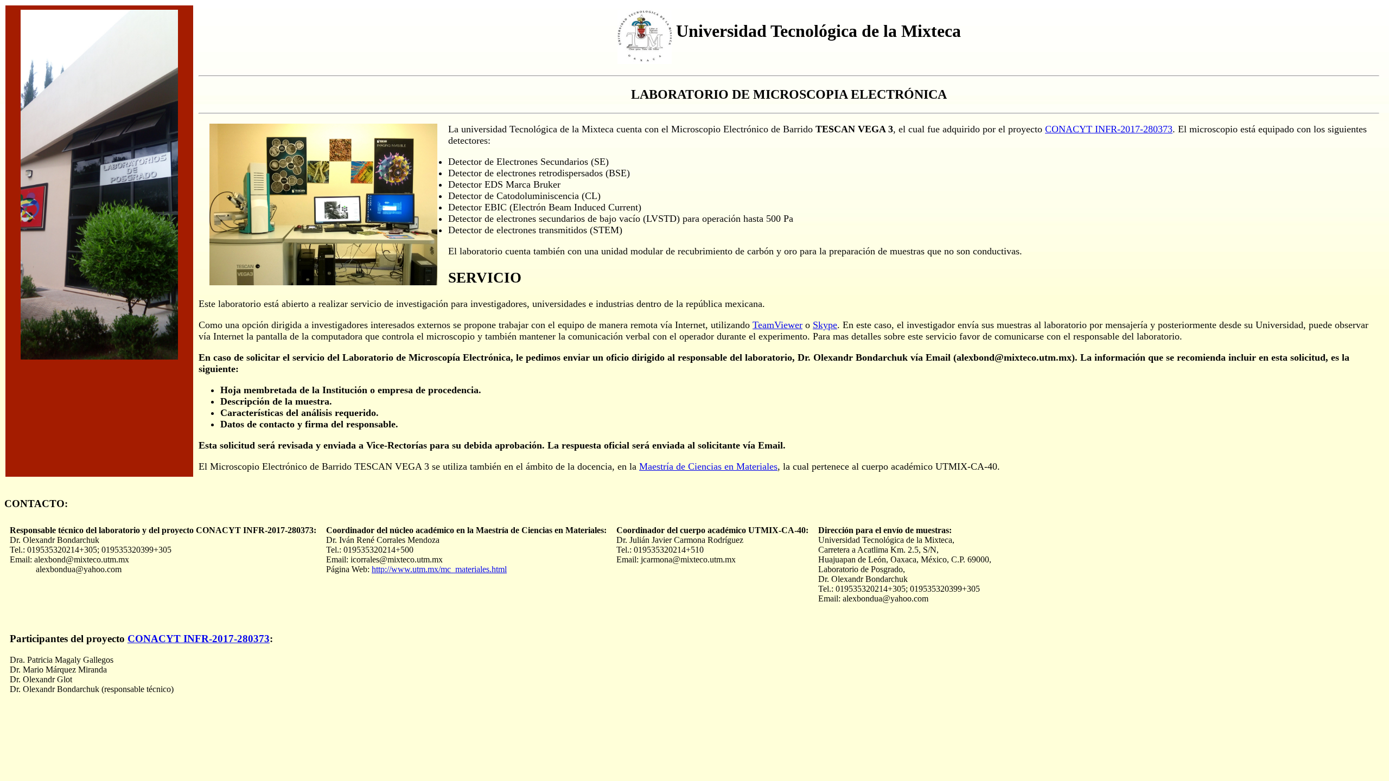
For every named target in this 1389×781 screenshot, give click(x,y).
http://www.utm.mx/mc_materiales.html (439, 569)
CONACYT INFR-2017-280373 (1109, 129)
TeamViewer (777, 324)
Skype (825, 324)
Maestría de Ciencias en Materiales (708, 466)
